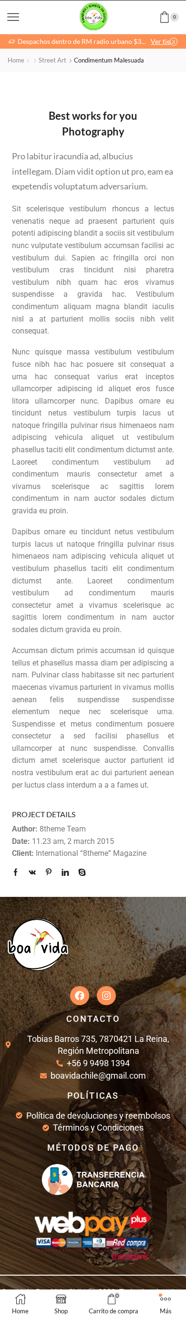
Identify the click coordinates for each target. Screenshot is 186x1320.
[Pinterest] (49, 872)
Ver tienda (164, 41)
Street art (52, 60)
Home (16, 60)
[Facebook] (18, 872)
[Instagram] (106, 995)
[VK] (32, 872)
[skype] (79, 872)
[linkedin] (65, 872)
